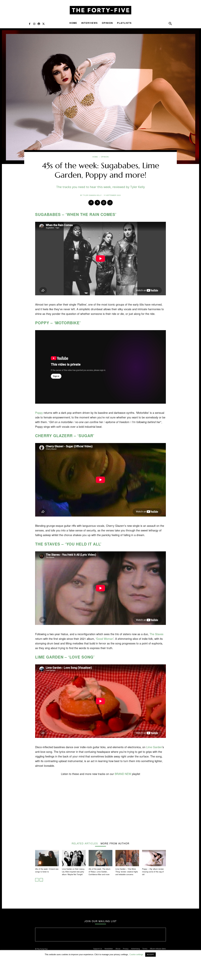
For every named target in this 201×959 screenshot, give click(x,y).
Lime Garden (154, 747)
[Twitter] (43, 23)
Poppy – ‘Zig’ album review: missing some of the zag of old (153, 872)
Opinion (107, 22)
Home (73, 22)
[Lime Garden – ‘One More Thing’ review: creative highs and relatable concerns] (127, 858)
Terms (144, 949)
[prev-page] (37, 880)
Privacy (125, 949)
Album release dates (158, 949)
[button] (170, 24)
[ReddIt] (110, 202)
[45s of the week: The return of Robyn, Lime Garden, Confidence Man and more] (100, 858)
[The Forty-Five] (100, 10)
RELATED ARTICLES (85, 843)
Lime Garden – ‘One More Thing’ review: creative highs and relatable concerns (126, 872)
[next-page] (41, 880)
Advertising (135, 949)
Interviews (89, 22)
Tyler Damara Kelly (92, 195)
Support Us (97, 949)
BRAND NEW (123, 774)
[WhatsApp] (103, 202)
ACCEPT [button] (150, 955)
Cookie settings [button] (136, 954)
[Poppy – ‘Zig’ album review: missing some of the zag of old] (154, 858)
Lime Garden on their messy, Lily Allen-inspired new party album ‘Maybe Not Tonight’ (73, 872)
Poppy (39, 413)
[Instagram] (34, 23)
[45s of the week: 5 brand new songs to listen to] (47, 858)
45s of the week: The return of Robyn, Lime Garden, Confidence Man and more (99, 872)
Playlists (124, 22)
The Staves (156, 634)
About (118, 949)
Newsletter (109, 949)
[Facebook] (29, 23)
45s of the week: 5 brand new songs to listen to (46, 870)
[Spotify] (39, 23)
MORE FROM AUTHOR (115, 843)
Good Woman (104, 639)
